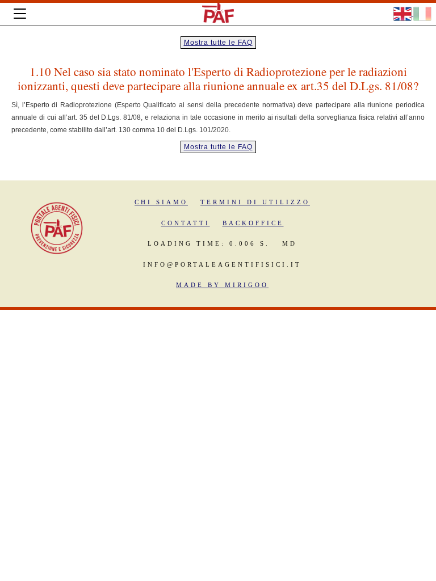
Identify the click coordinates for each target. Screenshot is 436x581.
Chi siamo (161, 202)
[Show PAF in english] (403, 13)
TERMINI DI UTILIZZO (255, 202)
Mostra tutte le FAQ (218, 43)
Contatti (185, 223)
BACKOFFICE (253, 223)
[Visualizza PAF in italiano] (422, 13)
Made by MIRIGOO (222, 284)
